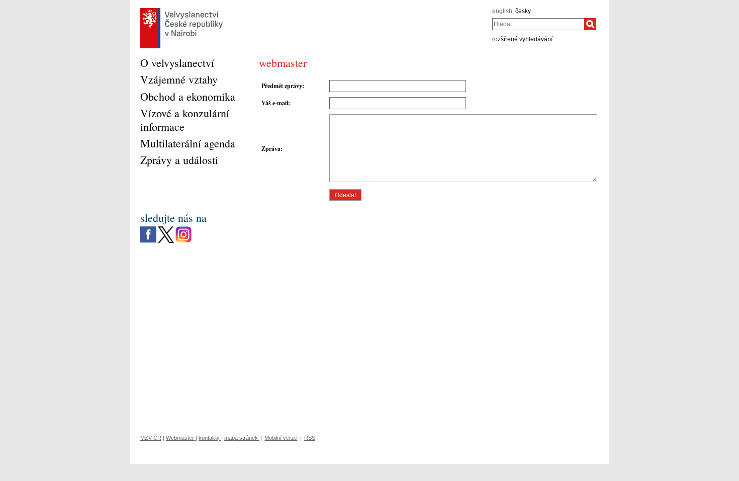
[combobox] (538, 24)
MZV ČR (150, 438)
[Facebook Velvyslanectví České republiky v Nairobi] (148, 228)
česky (523, 11)
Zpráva (271, 148)
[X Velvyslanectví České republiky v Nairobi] (166, 228)
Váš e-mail (274, 103)
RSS (309, 438)
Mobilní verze (280, 438)
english (502, 11)
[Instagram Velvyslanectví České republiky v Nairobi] (183, 228)
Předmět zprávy (281, 86)
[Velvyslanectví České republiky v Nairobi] (181, 10)
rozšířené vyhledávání (522, 39)
